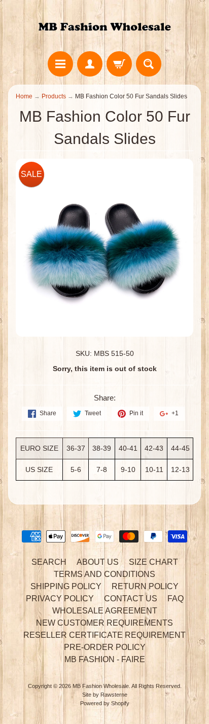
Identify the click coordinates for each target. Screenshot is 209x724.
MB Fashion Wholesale (101, 686)
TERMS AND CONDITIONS (104, 574)
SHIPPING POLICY (65, 586)
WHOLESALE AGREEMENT (104, 610)
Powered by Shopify (104, 703)
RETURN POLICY (145, 586)
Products (54, 96)
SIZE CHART (153, 562)
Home (24, 96)
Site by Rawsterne (104, 695)
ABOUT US (98, 562)
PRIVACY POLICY (60, 598)
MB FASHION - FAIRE (104, 659)
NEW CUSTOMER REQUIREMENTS (104, 623)
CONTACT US (130, 598)
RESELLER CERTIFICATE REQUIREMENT (104, 635)
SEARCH (48, 562)
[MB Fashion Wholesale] (104, 27)
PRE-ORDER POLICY (105, 647)
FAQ (175, 598)
